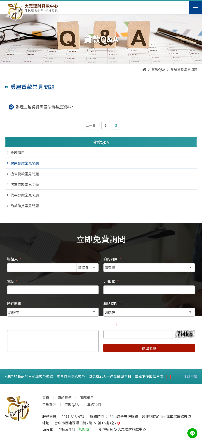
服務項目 (87, 397)
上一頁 (91, 125)
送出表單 (149, 348)
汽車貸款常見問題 (24, 184)
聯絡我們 (94, 404)
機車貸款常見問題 (24, 173)
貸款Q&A (72, 404)
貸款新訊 (49, 404)
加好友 (84, 429)
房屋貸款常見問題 (24, 163)
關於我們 (64, 397)
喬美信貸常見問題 (24, 205)
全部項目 (17, 152)
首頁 (45, 397)
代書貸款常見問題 (24, 195)
